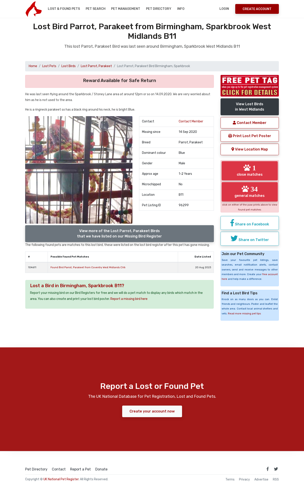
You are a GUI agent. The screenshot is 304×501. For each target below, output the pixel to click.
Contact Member (191, 121)
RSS (276, 479)
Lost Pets (49, 66)
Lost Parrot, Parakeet (96, 66)
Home (33, 66)
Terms (230, 479)
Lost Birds (68, 66)
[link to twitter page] (276, 469)
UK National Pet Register (61, 479)
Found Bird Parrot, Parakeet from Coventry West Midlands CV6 (88, 267)
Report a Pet (80, 469)
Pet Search (95, 9)
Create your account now (152, 411)
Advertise (261, 479)
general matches (250, 191)
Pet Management (125, 9)
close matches (250, 170)
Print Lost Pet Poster (251, 136)
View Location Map (251, 149)
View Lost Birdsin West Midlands (249, 106)
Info (180, 9)
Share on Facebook (251, 224)
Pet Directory (158, 9)
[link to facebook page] (267, 469)
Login (224, 9)
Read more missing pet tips (244, 313)
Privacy (244, 479)
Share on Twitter (253, 240)
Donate (101, 469)
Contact (59, 469)
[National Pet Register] (33, 9)
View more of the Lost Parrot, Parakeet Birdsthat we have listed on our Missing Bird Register (119, 233)
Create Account (257, 9)
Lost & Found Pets (64, 9)
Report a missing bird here (129, 299)
